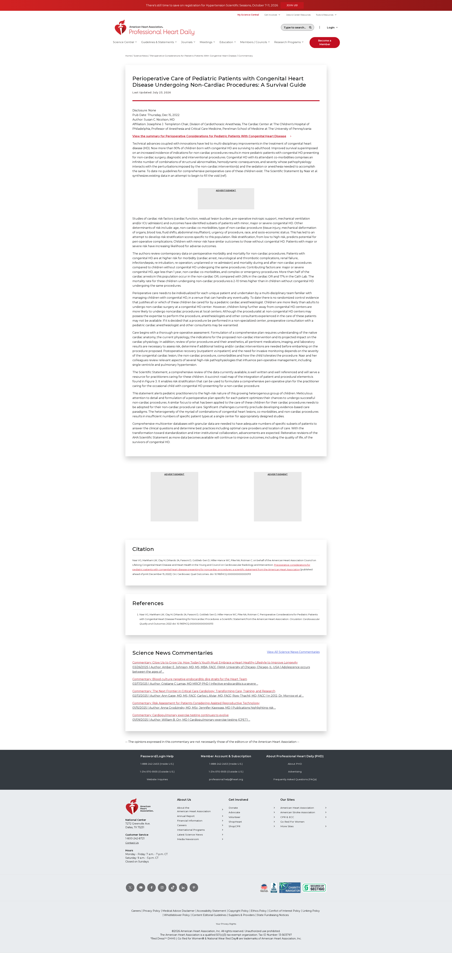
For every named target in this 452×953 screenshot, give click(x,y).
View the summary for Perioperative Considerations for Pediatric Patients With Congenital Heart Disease (209, 136)
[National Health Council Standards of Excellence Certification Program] (264, 887)
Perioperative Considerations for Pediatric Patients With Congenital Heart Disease (193, 55)
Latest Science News (190, 834)
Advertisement (226, 190)
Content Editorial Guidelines (209, 915)
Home (128, 55)
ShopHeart (235, 821)
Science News (141, 55)
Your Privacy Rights (226, 923)
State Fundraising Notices (273, 915)
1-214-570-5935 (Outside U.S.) (157, 771)
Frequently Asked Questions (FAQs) (295, 779)
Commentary (245, 55)
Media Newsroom (188, 839)
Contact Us (132, 842)
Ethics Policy (259, 910)
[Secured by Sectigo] (314, 887)
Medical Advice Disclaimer (178, 910)
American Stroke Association (297, 812)
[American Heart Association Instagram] (162, 887)
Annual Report (186, 816)
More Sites (286, 826)
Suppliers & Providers (242, 915)
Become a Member (324, 42)
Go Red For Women (292, 821)
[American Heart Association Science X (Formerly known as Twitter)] (130, 887)
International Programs (191, 829)
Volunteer (234, 817)
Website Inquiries (157, 779)
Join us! (292, 5)
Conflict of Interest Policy (284, 910)
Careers (181, 825)
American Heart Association (297, 807)
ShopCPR (234, 826)
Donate (233, 807)
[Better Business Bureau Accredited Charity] (274, 887)
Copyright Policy (238, 910)
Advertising (295, 771)
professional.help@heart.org (226, 779)
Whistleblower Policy (177, 915)
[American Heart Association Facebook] (151, 887)
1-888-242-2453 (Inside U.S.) (157, 763)
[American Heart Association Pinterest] (193, 887)
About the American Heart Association (194, 809)
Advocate (234, 812)
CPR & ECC (287, 817)
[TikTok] (172, 887)
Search (310, 27)
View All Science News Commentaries (293, 652)
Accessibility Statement (211, 910)
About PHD (295, 763)
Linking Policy (311, 910)
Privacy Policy (151, 910)
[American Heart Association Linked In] (183, 887)
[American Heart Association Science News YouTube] (140, 887)
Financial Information (189, 820)
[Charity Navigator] (290, 887)
